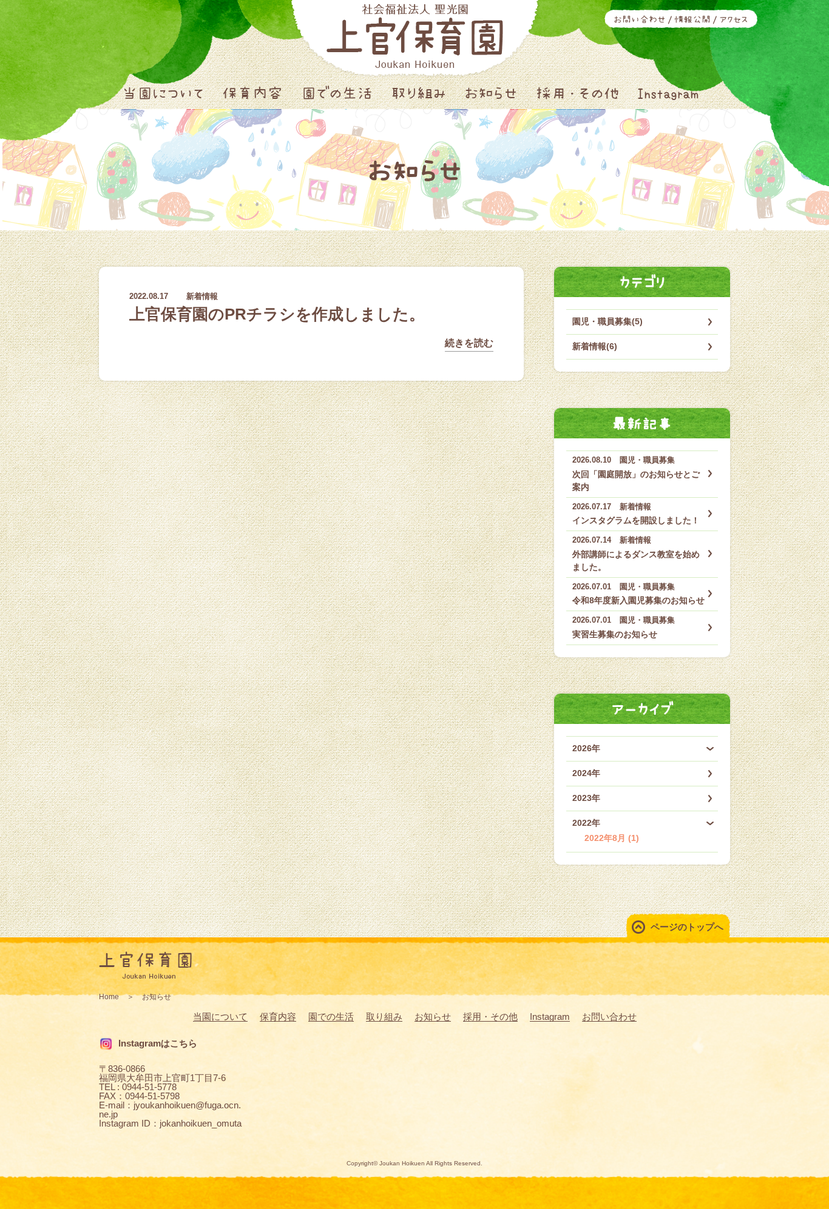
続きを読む (469, 343)
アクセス (733, 19)
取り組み (418, 93)
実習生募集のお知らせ (614, 634)
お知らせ (491, 93)
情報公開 (692, 19)
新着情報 (202, 296)
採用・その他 (577, 93)
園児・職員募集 (647, 459)
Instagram (668, 93)
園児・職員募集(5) (607, 321)
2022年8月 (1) (611, 838)
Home (109, 997)
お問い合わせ (640, 19)
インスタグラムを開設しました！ (636, 520)
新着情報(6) (594, 346)
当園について (163, 93)
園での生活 (337, 93)
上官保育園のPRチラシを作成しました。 (277, 314)
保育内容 (252, 93)
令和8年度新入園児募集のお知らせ (638, 600)
